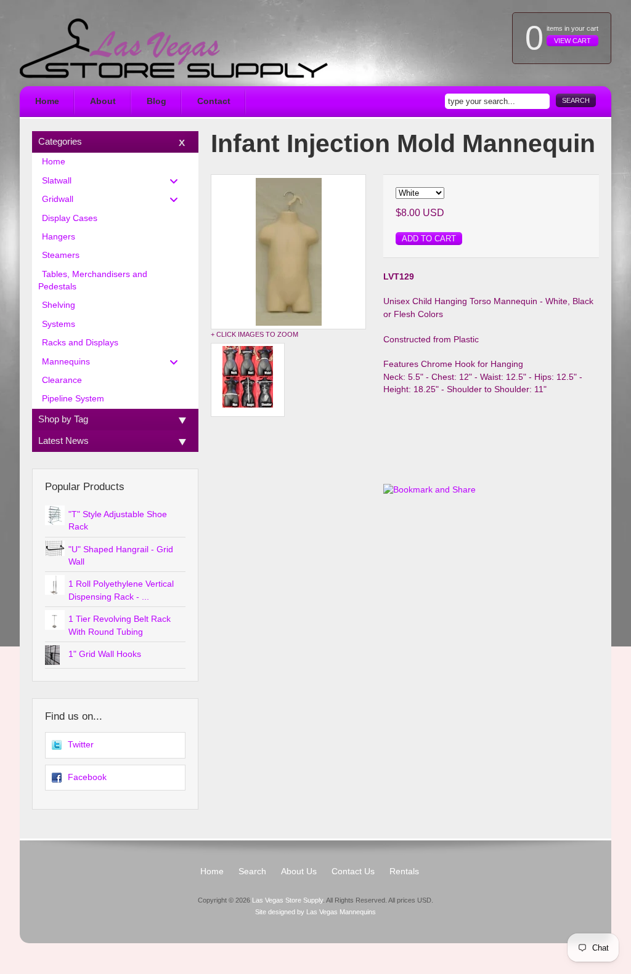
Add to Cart (429, 238)
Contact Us (353, 871)
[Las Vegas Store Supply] (174, 48)
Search (576, 100)
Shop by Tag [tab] (63, 419)
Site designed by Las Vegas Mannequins (315, 912)
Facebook (87, 777)
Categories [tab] (60, 141)
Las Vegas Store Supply (287, 900)
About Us (299, 871)
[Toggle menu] (177, 180)
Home (47, 101)
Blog (156, 101)
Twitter (81, 744)
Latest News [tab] (63, 440)
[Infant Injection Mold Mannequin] (288, 251)
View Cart (572, 40)
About (103, 101)
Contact (213, 101)
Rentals (404, 871)
